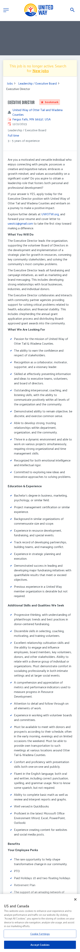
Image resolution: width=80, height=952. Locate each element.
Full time (13, 135)
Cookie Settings (40, 934)
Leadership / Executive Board (37, 83)
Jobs (10, 83)
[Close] (75, 899)
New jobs (40, 70)
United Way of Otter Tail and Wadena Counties (37, 112)
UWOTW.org (50, 214)
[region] (40, 923)
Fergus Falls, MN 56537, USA (31, 119)
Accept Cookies (40, 944)
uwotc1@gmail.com (20, 223)
